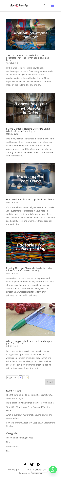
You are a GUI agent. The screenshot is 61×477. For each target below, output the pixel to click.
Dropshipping (12, 446)
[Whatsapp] (53, 469)
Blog (8, 442)
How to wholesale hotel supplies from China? (30, 199)
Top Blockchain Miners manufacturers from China (30, 402)
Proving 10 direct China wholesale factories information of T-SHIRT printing (29, 269)
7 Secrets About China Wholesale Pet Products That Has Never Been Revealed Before (27, 58)
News (8, 451)
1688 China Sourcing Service (19, 437)
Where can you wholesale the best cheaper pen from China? (29, 342)
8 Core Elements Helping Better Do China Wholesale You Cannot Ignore (28, 130)
